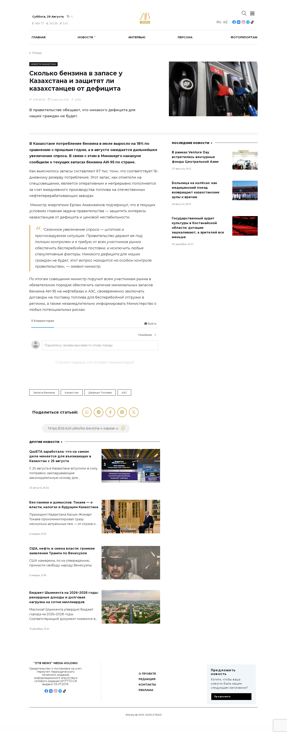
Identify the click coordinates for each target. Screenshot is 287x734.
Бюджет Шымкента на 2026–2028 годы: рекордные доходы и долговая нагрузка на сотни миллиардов (63, 597)
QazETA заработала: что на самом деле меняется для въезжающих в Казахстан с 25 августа (60, 456)
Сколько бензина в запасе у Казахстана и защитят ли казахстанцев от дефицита (76, 80)
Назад (37, 53)
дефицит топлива (100, 392)
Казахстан (71, 392)
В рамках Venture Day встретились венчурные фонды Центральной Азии (195, 157)
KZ (225, 22)
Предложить (222, 696)
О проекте (147, 673)
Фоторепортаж (244, 37)
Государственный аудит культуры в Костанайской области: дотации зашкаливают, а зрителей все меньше (198, 227)
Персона (185, 37)
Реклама (146, 690)
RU (219, 22)
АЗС (124, 392)
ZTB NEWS (39, 99)
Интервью (136, 37)
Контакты (147, 684)
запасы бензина (44, 392)
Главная (38, 37)
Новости (85, 37)
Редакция (147, 679)
